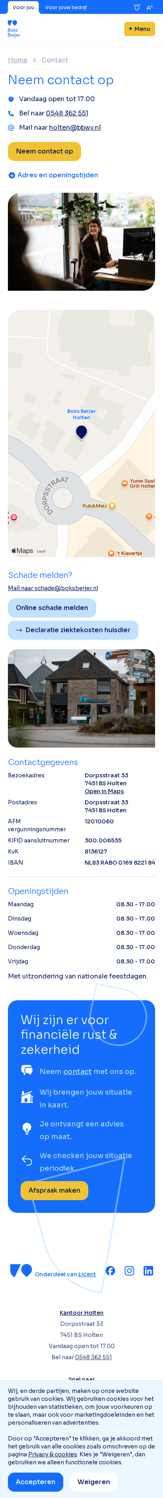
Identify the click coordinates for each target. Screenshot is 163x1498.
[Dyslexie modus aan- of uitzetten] (136, 7)
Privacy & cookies (52, 1454)
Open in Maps (104, 791)
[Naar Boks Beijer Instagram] (129, 1271)
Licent (87, 1274)
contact (77, 1071)
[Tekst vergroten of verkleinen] (149, 7)
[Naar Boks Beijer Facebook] (110, 1271)
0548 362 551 (67, 113)
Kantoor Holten (82, 1312)
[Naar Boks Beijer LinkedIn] (148, 1271)
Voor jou (23, 7)
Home (17, 60)
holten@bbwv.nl (75, 127)
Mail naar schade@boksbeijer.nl (53, 588)
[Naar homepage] (14, 29)
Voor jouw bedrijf (66, 7)
